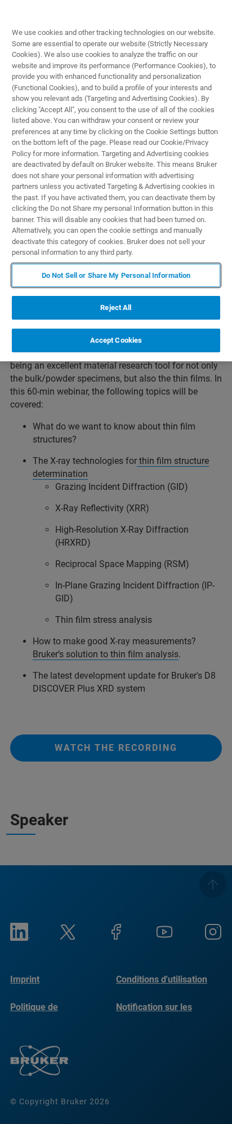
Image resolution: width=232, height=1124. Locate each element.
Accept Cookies (116, 340)
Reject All (115, 307)
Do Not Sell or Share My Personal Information (116, 275)
